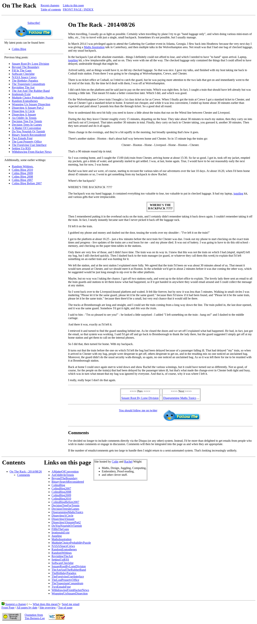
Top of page (65, 607)
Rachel (128, 461)
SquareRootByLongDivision (69, 566)
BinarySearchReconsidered (68, 481)
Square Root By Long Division (30, 63)
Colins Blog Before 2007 (27, 183)
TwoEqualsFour (61, 586)
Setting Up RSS (21, 148)
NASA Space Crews (24, 77)
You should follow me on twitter (138, 410)
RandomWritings (62, 552)
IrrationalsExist (60, 532)
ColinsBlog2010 (61, 498)
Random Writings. (22, 166)
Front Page (8, 607)
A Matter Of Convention (26, 128)
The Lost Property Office (27, 141)
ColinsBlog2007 (61, 488)
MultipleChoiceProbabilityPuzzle (71, 542)
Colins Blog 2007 (22, 180)
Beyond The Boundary (25, 67)
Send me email (70, 604)
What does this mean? (46, 604)
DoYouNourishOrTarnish (67, 525)
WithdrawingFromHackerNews (70, 590)
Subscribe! (33, 22)
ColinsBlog (58, 485)
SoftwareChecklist (62, 563)
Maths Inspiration (94, 47)
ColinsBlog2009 (61, 495)
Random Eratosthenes (25, 101)
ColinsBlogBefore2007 (65, 502)
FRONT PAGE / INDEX (78, 9)
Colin (115, 461)
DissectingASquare (63, 519)
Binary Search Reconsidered (29, 134)
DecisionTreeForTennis (65, 505)
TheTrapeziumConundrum (67, 583)
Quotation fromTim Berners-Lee (35, 616)
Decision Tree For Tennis (27, 121)
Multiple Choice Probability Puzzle (32, 97)
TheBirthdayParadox (64, 573)
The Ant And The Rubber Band (31, 90)
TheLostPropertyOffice (65, 579)
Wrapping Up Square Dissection (31, 104)
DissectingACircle (62, 515)
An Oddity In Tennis (24, 117)
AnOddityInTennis (63, 475)
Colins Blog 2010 (22, 169)
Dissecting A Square (24, 114)
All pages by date (27, 607)
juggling (73, 60)
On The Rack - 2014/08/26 (26, 471)
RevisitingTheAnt (62, 556)
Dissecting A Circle (23, 111)
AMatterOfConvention (65, 471)
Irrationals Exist (21, 94)
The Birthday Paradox (25, 80)
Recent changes (50, 5)
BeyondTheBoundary (65, 478)
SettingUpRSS (60, 559)
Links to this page (73, 5)
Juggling (57, 535)
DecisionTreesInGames (65, 508)
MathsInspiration (61, 539)
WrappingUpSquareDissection (70, 593)
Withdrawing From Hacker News (32, 151)
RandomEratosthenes (64, 549)
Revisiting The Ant (23, 87)
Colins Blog (19, 49)
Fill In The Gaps (21, 70)
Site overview (48, 607)
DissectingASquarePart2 (66, 522)
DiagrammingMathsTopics (67, 512)
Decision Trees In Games (27, 124)
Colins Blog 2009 (22, 173)
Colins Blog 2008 (22, 176)
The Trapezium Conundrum (28, 84)
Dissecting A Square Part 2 (28, 107)
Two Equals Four (22, 138)
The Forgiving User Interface (29, 145)
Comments (23, 475)
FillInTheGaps (60, 529)
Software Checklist (23, 73)
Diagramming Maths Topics (179, 398)
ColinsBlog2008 (61, 491)
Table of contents (51, 9)
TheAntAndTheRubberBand (69, 569)
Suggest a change (15, 604)
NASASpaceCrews (63, 546)
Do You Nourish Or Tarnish (28, 131)
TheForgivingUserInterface (68, 576)
